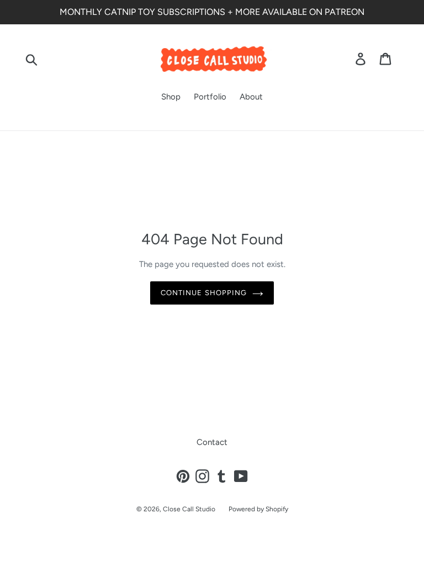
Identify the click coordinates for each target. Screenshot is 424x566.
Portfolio (210, 97)
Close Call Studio (189, 509)
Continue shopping (204, 293)
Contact (212, 442)
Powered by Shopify (258, 509)
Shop (171, 97)
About (251, 97)
